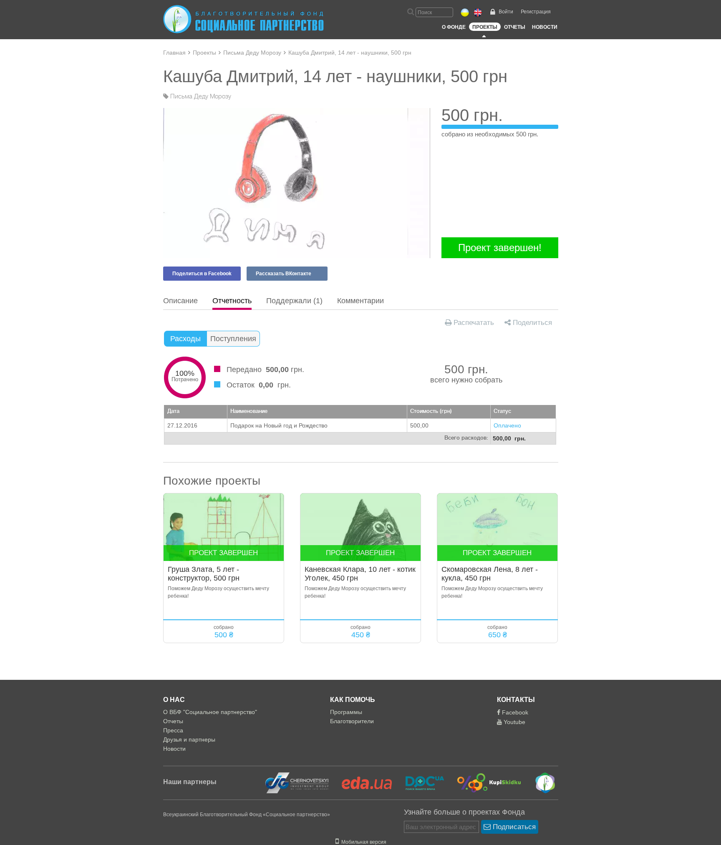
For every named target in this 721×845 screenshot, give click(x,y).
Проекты (484, 27)
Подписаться (513, 827)
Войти (506, 12)
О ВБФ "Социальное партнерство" (210, 712)
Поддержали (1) (294, 301)
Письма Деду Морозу (252, 52)
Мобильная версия (362, 842)
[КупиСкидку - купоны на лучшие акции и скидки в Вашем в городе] (484, 782)
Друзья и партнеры (189, 739)
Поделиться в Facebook (202, 274)
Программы (346, 712)
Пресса (173, 730)
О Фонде (454, 27)
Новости (544, 27)
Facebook (514, 712)
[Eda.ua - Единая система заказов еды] (361, 782)
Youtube (513, 722)
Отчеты (514, 27)
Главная (174, 52)
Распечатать (472, 323)
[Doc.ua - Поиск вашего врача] (419, 782)
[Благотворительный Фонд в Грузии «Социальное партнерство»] (539, 782)
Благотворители (352, 721)
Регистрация (536, 12)
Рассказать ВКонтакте (283, 274)
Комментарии (360, 301)
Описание (180, 301)
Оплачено (507, 425)
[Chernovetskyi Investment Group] (295, 782)
